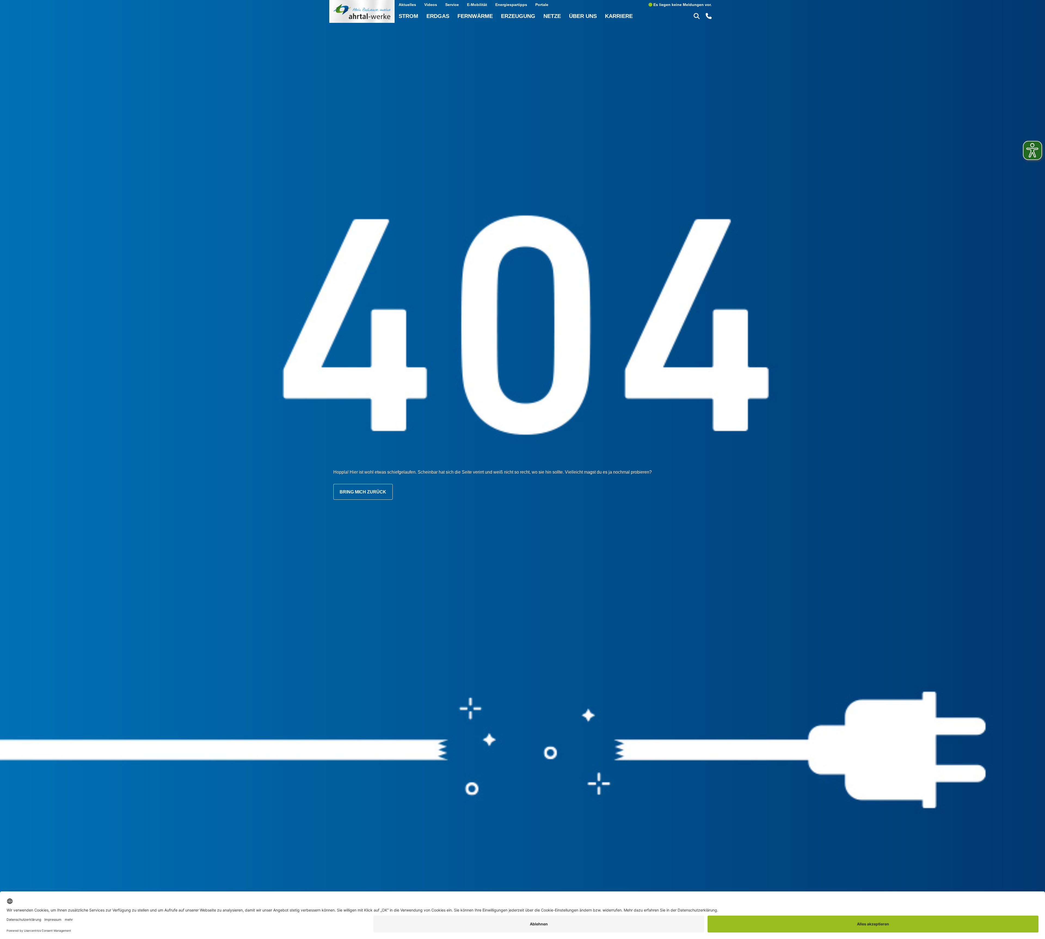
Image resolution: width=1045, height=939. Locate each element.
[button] (697, 16)
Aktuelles (407, 4)
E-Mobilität (477, 4)
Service (452, 4)
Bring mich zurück (363, 492)
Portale (541, 4)
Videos (430, 4)
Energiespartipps (511, 4)
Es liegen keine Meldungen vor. (682, 4)
